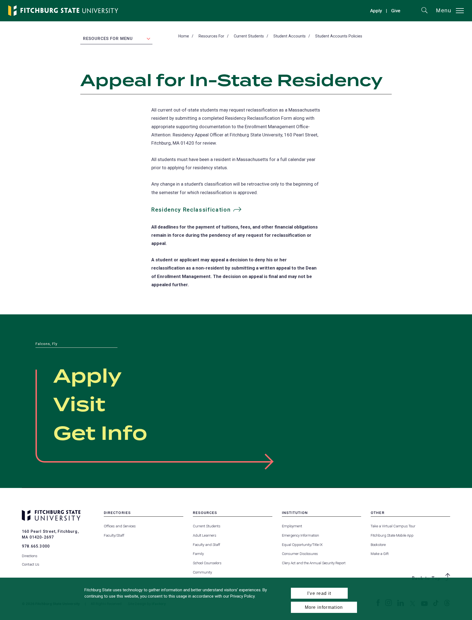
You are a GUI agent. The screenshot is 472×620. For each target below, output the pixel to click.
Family (198, 554)
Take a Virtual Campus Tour (393, 526)
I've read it (319, 593)
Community (202, 572)
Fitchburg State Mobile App (392, 535)
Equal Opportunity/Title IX (302, 545)
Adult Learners (204, 535)
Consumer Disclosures (300, 554)
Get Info (100, 434)
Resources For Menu (108, 38)
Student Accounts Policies (338, 36)
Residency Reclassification (191, 209)
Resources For (211, 36)
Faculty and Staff (206, 545)
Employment (292, 526)
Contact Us (30, 564)
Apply (376, 10)
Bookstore (378, 545)
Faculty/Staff (114, 535)
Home (183, 36)
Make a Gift (380, 554)
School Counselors (207, 563)
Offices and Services (120, 526)
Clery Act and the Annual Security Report (314, 563)
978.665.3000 (36, 546)
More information (324, 607)
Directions (29, 556)
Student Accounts (289, 36)
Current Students (249, 36)
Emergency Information (300, 535)
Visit (79, 405)
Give (395, 11)
